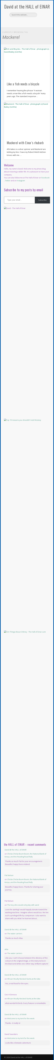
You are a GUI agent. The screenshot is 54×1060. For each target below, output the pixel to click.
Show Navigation (43, 25)
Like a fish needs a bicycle (23, 83)
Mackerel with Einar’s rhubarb (25, 142)
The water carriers (14, 933)
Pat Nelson (9, 875)
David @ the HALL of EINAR (15, 849)
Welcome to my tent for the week (20, 1018)
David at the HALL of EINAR (27, 6)
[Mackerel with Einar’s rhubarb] (27, 120)
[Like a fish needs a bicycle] (27, 63)
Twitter (29, 22)
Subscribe (42, 200)
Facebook (24, 22)
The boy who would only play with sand (23, 905)
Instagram (21, 180)
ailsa (6, 949)
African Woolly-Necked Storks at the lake (23, 979)
